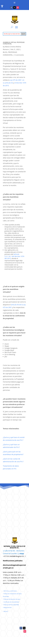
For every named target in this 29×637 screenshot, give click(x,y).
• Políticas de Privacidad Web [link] (11, 605)
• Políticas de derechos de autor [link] (11, 599)
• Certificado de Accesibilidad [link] (11, 602)
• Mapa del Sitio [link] (7, 607)
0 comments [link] (19, 55)
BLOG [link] (5, 52)
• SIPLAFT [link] (5, 611)
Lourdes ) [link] (17, 553)
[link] (2, 6)
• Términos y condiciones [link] (10, 591)
